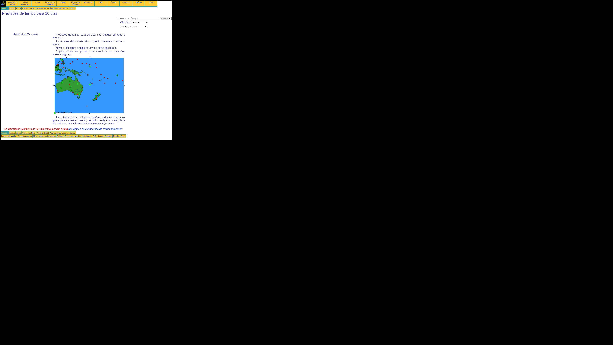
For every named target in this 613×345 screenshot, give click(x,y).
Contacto (125, 2)
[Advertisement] (59, 24)
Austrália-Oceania (61, 8)
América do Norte (29, 8)
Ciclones (63, 2)
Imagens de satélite (12, 3)
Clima (37, 2)
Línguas (113, 2)
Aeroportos (88, 2)
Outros (72, 8)
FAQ (100, 2)
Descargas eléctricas (75, 3)
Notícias (138, 2)
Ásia (51, 8)
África (18, 8)
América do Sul (43, 8)
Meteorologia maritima (50, 3)
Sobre (151, 2)
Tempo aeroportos (25, 3)
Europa (12, 8)
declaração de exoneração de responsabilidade (95, 129)
